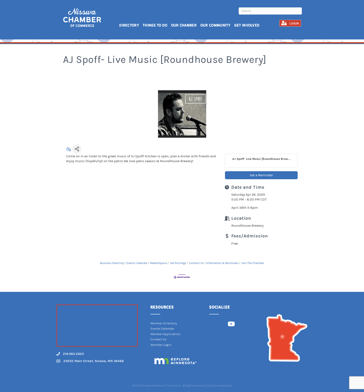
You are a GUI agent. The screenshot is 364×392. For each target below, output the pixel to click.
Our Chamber (184, 25)
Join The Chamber (252, 263)
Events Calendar (137, 263)
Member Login (160, 345)
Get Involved (247, 25)
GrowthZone (224, 385)
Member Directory (163, 323)
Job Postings (178, 263)
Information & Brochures (222, 263)
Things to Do (155, 25)
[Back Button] (68, 150)
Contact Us (196, 263)
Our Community (215, 25)
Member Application (165, 334)
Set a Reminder (261, 175)
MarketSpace (158, 263)
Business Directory (112, 263)
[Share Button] (77, 149)
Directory (129, 25)
